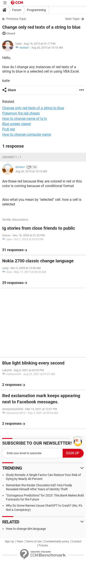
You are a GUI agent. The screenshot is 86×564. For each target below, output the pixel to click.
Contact (76, 541)
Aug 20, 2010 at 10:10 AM (47, 47)
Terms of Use (33, 541)
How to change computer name (26, 134)
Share (12, 90)
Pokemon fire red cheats (21, 113)
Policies (43, 545)
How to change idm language (26, 528)
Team (20, 541)
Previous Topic (16, 19)
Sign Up (9, 541)
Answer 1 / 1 (11, 157)
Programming (36, 10)
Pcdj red (8, 129)
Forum (16, 10)
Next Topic (72, 19)
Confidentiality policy (56, 541)
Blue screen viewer (16, 124)
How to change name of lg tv (24, 119)
